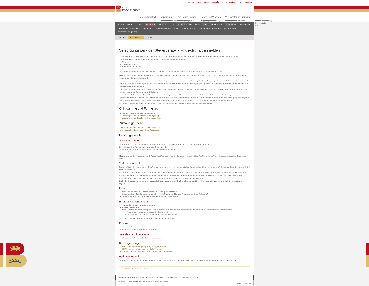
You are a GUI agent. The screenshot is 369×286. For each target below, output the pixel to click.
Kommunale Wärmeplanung (182, 21)
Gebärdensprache (211, 2)
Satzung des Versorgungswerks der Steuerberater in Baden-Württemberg (147, 251)
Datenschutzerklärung (134, 281)
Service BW (148, 37)
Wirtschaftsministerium (187, 260)
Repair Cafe (228, 21)
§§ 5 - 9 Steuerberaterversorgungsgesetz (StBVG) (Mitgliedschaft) (144, 247)
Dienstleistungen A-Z (136, 37)
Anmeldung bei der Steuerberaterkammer (148, 238)
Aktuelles (121, 24)
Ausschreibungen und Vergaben (129, 28)
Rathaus (139, 24)
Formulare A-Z (122, 37)
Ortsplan (248, 2)
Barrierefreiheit (147, 281)
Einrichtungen (147, 28)
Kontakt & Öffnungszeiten (232, 2)
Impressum (121, 281)
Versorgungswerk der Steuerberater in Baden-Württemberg (139, 130)
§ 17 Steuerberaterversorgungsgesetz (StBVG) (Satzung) (141, 249)
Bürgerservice (150, 24)
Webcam (164, 20)
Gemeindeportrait (147, 17)
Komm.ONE (247, 283)
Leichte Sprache (195, 2)
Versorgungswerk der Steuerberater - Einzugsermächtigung (142, 118)
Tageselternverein (208, 20)
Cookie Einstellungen (161, 281)
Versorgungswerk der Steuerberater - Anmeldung (138, 113)
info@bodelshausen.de (191, 277)
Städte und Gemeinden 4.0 (260, 23)
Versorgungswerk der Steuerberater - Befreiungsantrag (140, 116)
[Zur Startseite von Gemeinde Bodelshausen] (128, 12)
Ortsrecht (130, 24)
